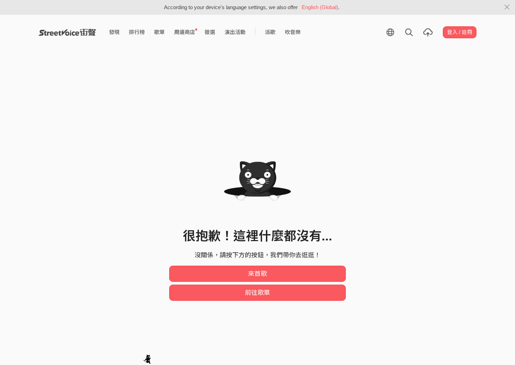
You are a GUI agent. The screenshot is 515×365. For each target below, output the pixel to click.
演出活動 (235, 32)
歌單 (159, 32)
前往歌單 (257, 292)
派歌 (270, 32)
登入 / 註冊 (459, 32)
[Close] (507, 7)
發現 (114, 32)
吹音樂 (293, 32)
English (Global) (320, 7)
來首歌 (257, 273)
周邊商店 (184, 32)
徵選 (210, 32)
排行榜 (137, 32)
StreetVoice (67, 32)
